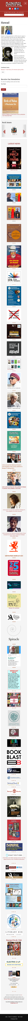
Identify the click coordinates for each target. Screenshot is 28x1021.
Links (6, 1016)
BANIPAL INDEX (7, 999)
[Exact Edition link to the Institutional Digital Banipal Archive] (14, 896)
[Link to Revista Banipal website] (14, 830)
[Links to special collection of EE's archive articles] (14, 855)
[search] (22, 15)
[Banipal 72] (14, 131)
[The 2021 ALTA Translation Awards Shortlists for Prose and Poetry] (14, 777)
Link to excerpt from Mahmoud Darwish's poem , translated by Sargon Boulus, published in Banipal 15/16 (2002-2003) (14, 535)
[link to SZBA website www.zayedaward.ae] (14, 718)
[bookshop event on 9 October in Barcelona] (14, 212)
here (21, 994)
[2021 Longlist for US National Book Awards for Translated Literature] (14, 784)
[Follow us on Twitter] (15, 9)
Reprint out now (14, 170)
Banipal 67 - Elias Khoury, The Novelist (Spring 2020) (12, 69)
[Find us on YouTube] (12, 9)
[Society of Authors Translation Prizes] (14, 875)
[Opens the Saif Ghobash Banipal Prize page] (14, 921)
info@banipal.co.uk (14, 1003)
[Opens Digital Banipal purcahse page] (14, 806)
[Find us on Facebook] (18, 9)
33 (18, 979)
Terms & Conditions (12, 1016)
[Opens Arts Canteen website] (14, 770)
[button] (4, 131)
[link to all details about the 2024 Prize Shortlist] (14, 331)
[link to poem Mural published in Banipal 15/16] (14, 524)
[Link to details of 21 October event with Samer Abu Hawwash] (14, 197)
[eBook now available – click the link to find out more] (14, 256)
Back (3, 72)
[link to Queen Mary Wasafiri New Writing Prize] (14, 233)
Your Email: (3, 84)
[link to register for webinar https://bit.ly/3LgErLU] (14, 181)
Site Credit (20, 1016)
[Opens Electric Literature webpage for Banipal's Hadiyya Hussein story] (14, 963)
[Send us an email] (10, 9)
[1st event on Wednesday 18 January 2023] (14, 568)
